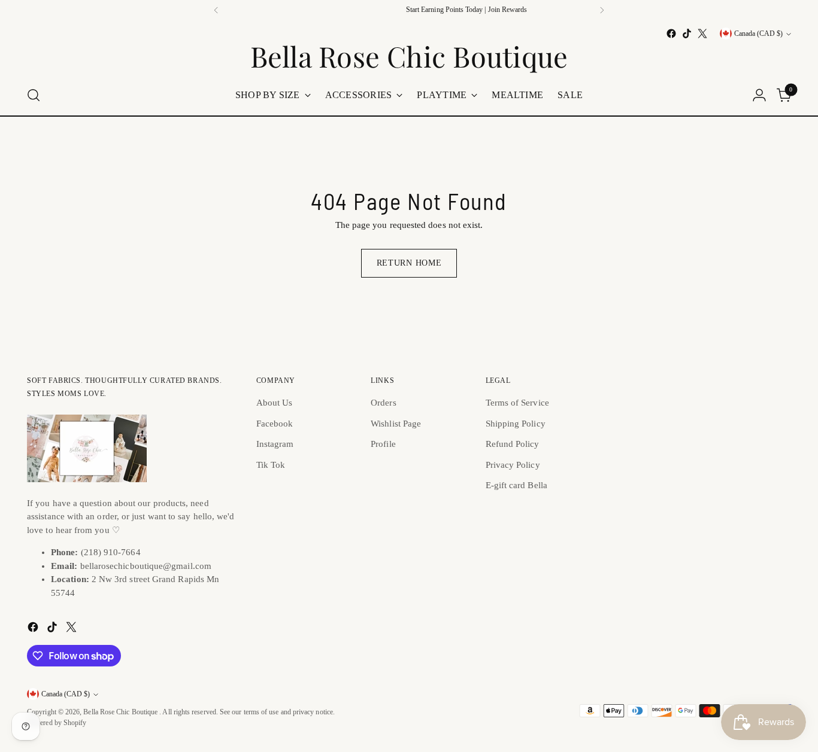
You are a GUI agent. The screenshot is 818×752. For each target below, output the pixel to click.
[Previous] (216, 10)
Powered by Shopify (56, 723)
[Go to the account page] (759, 95)
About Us (274, 402)
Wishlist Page (396, 423)
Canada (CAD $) (758, 34)
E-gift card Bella (516, 485)
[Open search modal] (34, 95)
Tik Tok (271, 465)
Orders (383, 402)
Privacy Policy (513, 465)
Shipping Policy (516, 423)
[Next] (602, 10)
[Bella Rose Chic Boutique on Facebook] (671, 33)
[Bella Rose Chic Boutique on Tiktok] (686, 33)
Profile (383, 444)
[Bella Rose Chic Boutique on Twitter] (702, 33)
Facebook (274, 423)
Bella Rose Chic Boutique (121, 712)
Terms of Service (517, 402)
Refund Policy (513, 444)
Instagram (275, 444)
